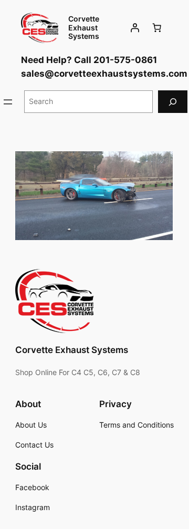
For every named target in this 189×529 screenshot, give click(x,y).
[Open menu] (8, 102)
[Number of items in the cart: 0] (157, 28)
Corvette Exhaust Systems (83, 27)
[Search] (172, 101)
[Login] (135, 28)
